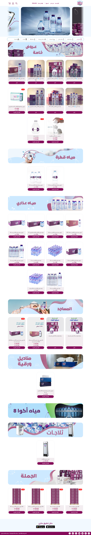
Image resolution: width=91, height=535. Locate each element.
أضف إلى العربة (16, 112)
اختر (74, 82)
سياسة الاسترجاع (5, 533)
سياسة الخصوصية (14, 533)
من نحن (52, 3)
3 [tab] (44, 33)
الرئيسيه (57, 3)
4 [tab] (42, 33)
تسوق (47, 3)
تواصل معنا (40, 3)
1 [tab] (48, 33)
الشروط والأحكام (23, 533)
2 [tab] (46, 33)
